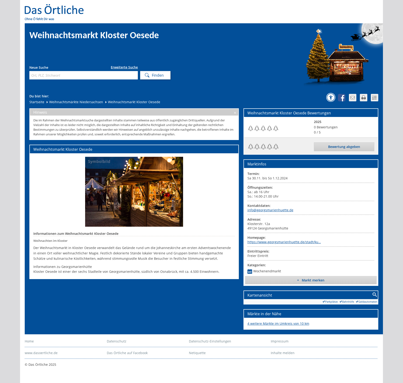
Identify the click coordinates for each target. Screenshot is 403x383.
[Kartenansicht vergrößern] (374, 294)
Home (29, 341)
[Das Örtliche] (56, 7)
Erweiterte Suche (124, 67)
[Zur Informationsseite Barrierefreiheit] (330, 97)
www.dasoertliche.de (41, 353)
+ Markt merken (310, 280)
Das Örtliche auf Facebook (127, 353)
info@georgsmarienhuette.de (270, 210)
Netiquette (197, 353)
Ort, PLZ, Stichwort (50, 68)
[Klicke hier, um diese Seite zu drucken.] (363, 97)
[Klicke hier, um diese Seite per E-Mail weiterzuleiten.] (352, 97)
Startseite (36, 102)
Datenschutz (116, 341)
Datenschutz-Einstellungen (210, 341)
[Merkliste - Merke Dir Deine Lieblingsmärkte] (374, 97)
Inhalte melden (283, 353)
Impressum (279, 341)
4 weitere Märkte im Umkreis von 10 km (278, 323)
